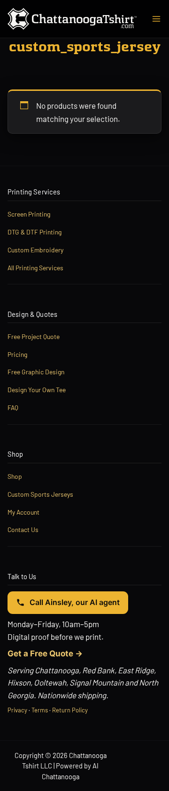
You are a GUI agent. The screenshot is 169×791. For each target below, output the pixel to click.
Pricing (17, 354)
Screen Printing (29, 214)
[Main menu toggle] (156, 18)
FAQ (13, 408)
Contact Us (23, 529)
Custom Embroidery (35, 250)
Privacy (17, 710)
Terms (39, 710)
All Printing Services (35, 268)
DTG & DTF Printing (34, 232)
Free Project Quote (34, 336)
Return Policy (70, 710)
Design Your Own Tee (37, 390)
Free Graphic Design (36, 372)
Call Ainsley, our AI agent (75, 602)
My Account (23, 512)
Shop (15, 476)
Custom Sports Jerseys (40, 494)
